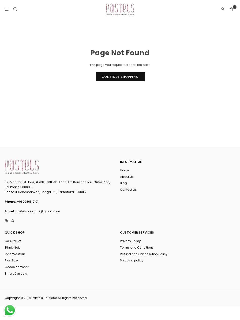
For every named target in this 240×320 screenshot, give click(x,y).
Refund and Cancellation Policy (143, 254)
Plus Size (11, 260)
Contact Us (128, 189)
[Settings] (222, 9)
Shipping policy (131, 260)
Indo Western (15, 254)
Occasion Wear (17, 267)
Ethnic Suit (12, 247)
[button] (231, 9)
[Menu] (7, 9)
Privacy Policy (130, 241)
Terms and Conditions (137, 247)
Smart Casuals (16, 273)
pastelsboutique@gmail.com (37, 211)
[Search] (15, 9)
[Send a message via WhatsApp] (9, 310)
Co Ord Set (13, 241)
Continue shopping (120, 76)
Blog (123, 183)
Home (124, 170)
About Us (127, 177)
